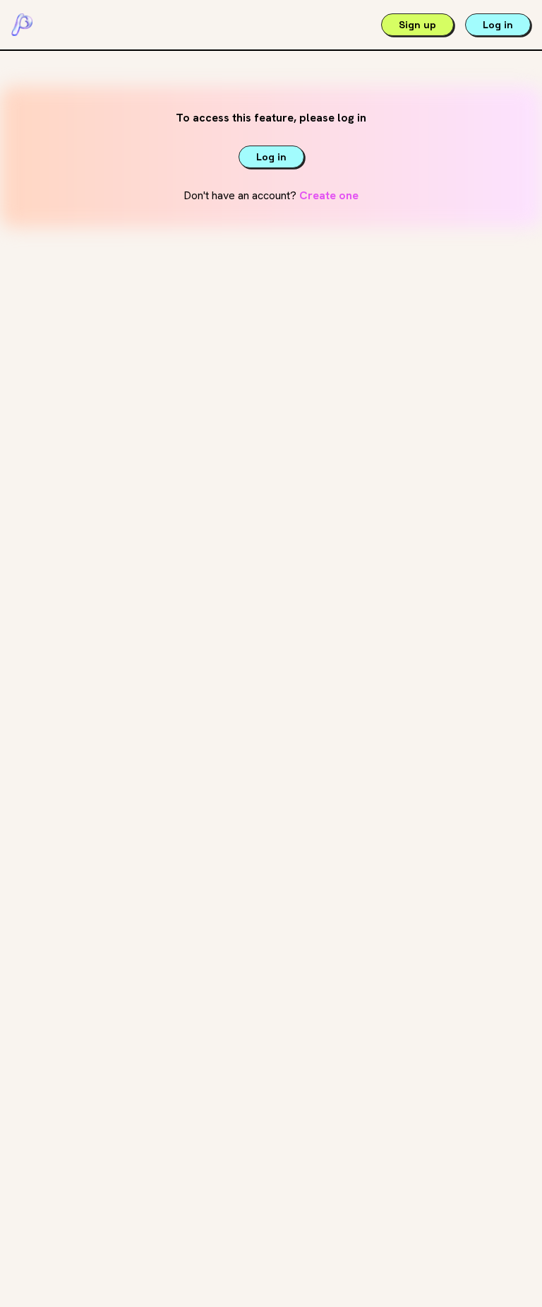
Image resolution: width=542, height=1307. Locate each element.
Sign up (417, 24)
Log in (498, 24)
